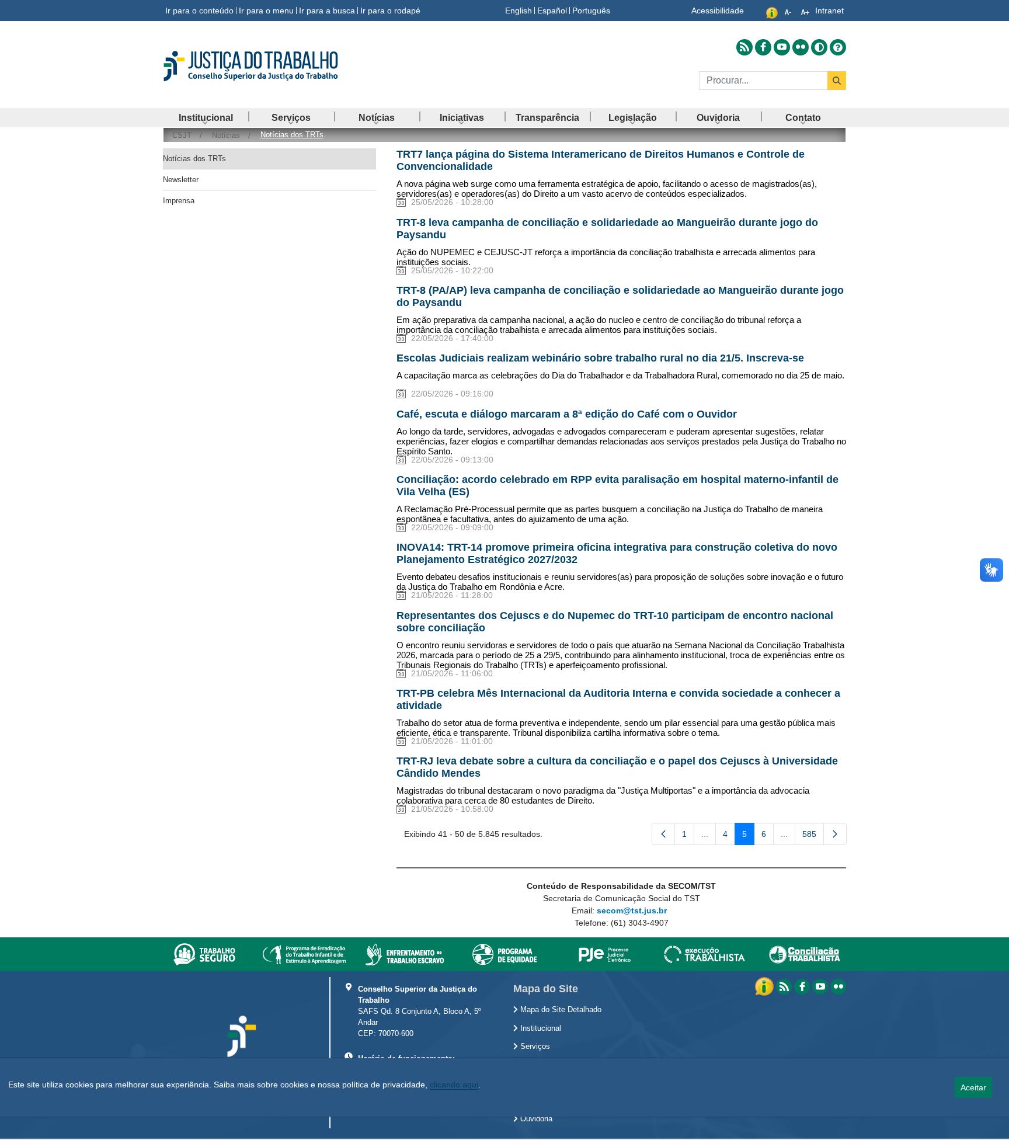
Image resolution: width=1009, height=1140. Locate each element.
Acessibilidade (717, 10)
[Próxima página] (835, 834)
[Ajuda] (838, 47)
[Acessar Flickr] (800, 47)
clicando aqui (454, 1084)
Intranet (829, 10)
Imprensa (178, 200)
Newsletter (181, 179)
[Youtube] (820, 987)
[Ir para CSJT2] (271, 66)
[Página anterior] (663, 834)
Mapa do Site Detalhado (559, 1010)
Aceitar (973, 1087)
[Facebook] (802, 987)
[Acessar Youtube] (782, 47)
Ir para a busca (327, 10)
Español (552, 10)
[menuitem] (205, 117)
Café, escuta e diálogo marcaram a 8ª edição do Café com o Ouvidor (566, 414)
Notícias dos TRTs (194, 158)
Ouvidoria (535, 1119)
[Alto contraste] (819, 47)
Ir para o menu (266, 10)
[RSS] (784, 987)
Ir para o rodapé (390, 10)
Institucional (539, 1028)
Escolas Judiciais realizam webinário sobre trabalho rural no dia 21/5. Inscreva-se (600, 358)
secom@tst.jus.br (632, 910)
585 (813, 836)
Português (591, 10)
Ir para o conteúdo (199, 10)
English (518, 10)
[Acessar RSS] (744, 47)
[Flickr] (838, 987)
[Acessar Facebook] (763, 47)
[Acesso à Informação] (765, 985)
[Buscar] (836, 80)
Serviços (534, 1046)
